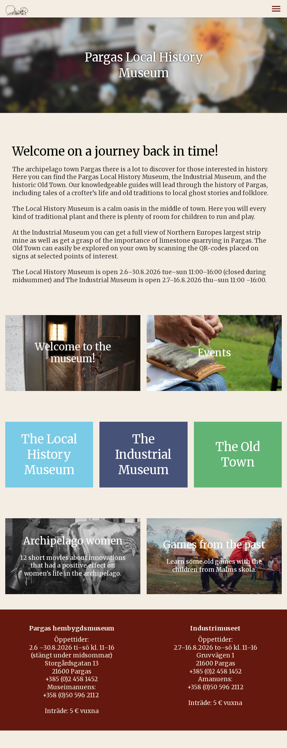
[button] (276, 8)
